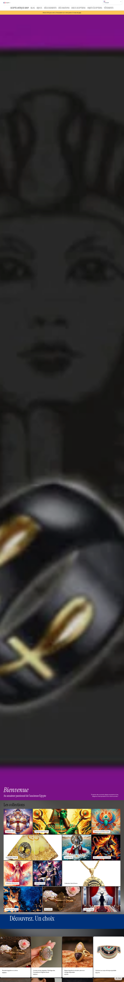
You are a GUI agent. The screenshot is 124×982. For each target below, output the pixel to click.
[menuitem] (20, 8)
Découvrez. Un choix (32, 918)
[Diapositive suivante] (28, 952)
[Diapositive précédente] (2, 952)
